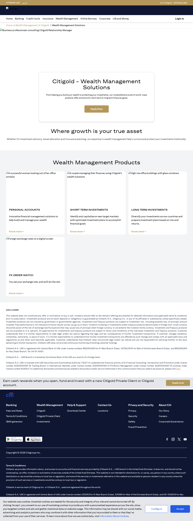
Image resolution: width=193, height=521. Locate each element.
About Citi (165, 405)
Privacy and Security (140, 405)
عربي (24, 3)
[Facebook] (167, 439)
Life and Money (121, 18)
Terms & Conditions (16, 416)
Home (9, 18)
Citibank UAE (13, 3)
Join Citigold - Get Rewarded (173, 3)
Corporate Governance (171, 421)
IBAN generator (14, 421)
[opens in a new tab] (14, 439)
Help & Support (76, 405)
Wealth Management (67, 18)
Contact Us (104, 405)
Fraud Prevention (137, 427)
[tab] (19, 18)
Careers (163, 416)
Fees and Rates (14, 410)
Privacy (132, 410)
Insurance (48, 18)
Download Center (76, 410)
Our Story (164, 410)
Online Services (88, 18)
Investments (43, 421)
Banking (19, 18)
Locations (103, 410)
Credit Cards (33, 18)
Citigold (41, 410)
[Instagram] (173, 439)
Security (132, 416)
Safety (131, 421)
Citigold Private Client (48, 416)
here (178, 369)
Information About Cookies (114, 516)
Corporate (104, 18)
